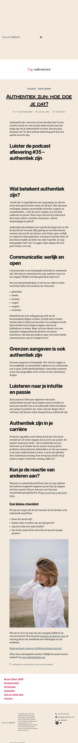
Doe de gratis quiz (13, 694)
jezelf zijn (38, 664)
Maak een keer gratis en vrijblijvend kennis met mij (36, 648)
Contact (8, 698)
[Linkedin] (60, 723)
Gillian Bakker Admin (25, 111)
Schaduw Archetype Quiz (52, 636)
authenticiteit (17, 664)
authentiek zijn (28, 664)
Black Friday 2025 (13, 679)
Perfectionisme (44, 88)
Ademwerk (9, 690)
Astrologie (10, 687)
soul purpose (48, 664)
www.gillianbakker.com (33, 657)
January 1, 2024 (43, 111)
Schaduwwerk (11, 683)
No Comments (60, 111)
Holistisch (31, 88)
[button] (41, 37)
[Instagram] (57, 723)
